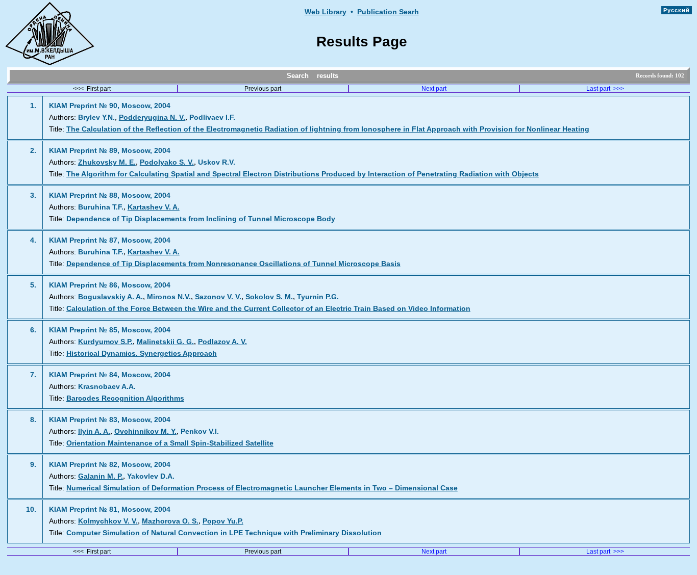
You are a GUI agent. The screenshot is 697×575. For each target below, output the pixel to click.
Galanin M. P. (100, 476)
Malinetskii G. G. (165, 342)
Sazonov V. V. (218, 297)
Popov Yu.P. (223, 521)
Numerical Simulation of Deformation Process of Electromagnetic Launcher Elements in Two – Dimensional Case (262, 488)
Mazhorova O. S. (170, 521)
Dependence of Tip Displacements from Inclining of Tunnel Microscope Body (200, 219)
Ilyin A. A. (94, 431)
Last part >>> (605, 88)
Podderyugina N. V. (152, 117)
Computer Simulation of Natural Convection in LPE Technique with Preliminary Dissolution (224, 533)
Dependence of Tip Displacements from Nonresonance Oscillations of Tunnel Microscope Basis (233, 264)
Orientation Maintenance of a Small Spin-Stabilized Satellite (169, 443)
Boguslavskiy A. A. (110, 297)
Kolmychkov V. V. (108, 521)
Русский (676, 10)
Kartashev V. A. (154, 207)
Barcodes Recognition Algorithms (125, 398)
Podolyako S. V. (167, 162)
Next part (433, 88)
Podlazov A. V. (222, 342)
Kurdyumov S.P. (105, 342)
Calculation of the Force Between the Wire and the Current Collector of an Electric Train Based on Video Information (268, 308)
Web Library (325, 12)
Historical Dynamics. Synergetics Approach (141, 353)
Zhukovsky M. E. (107, 162)
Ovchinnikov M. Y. (145, 431)
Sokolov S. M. (269, 297)
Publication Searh (388, 12)
